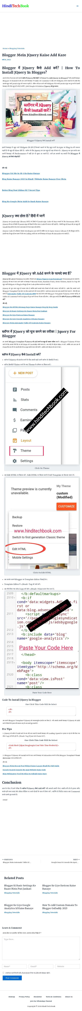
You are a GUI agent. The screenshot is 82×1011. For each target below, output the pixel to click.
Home (5, 48)
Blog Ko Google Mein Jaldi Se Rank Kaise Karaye (25, 201)
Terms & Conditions (53, 997)
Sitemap (12, 997)
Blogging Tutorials (16, 48)
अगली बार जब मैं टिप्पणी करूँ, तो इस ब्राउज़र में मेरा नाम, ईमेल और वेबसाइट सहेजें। (27, 973)
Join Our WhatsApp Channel (41, 1001)
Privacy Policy (24, 997)
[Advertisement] (41, 31)
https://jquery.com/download (49, 279)
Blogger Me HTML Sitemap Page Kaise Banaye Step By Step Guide (30, 307)
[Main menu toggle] (77, 6)
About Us (68, 997)
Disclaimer (38, 997)
